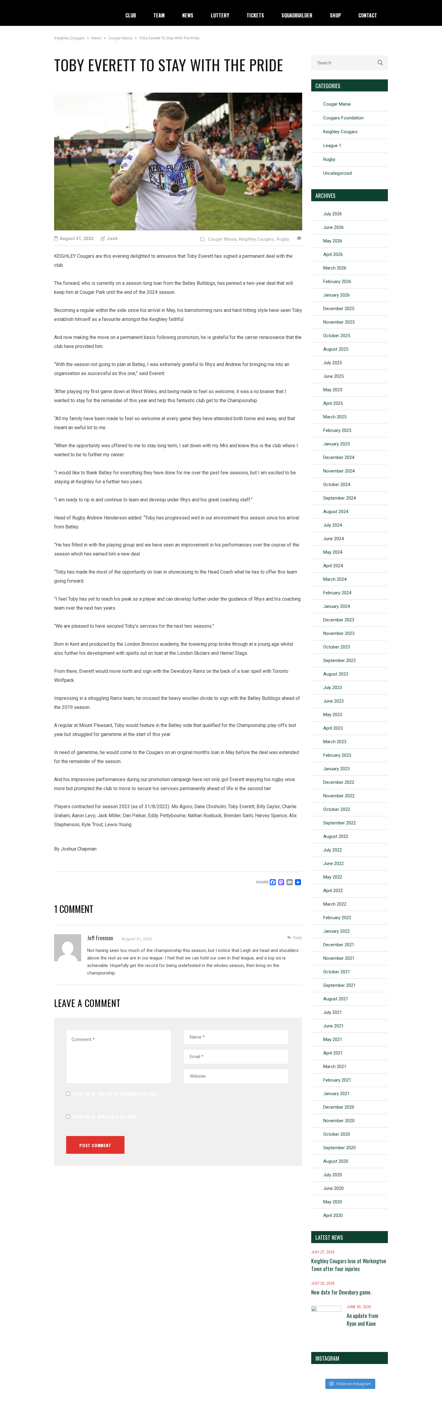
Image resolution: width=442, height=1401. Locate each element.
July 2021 (332, 1012)
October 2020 (336, 1134)
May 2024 (332, 552)
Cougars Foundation (343, 118)
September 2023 (339, 660)
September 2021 (339, 985)
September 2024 (339, 498)
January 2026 (336, 295)
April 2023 (333, 728)
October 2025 (336, 335)
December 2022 (338, 782)
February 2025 (337, 430)
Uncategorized (337, 173)
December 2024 (338, 457)
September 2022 (339, 823)
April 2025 (333, 403)
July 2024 (332, 525)
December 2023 (338, 620)
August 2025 (335, 349)
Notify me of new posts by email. (104, 1116)
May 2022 (332, 877)
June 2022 (333, 863)
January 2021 (336, 1093)
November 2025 (339, 322)
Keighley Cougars (340, 131)
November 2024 (339, 471)
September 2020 (339, 1147)
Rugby (283, 239)
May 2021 (332, 1039)
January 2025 (336, 444)
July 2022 (332, 850)
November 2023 (339, 633)
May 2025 (332, 390)
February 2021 (337, 1080)
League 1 (332, 145)
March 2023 (334, 741)
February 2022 (337, 917)
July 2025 (332, 362)
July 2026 (332, 214)
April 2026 (333, 254)
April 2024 (333, 565)
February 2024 (337, 593)
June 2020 (333, 1188)
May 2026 (332, 241)
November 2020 (339, 1120)
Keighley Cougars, (257, 239)
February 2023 (337, 755)
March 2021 (334, 1066)
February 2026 (337, 281)
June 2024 (333, 538)
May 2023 (332, 714)
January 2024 (336, 606)
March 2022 (334, 904)
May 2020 (332, 1202)
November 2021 (339, 958)
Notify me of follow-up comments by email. (115, 1094)
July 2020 (332, 1175)
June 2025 (333, 376)
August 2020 (335, 1161)
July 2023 (332, 687)
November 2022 (339, 796)
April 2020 (333, 1215)
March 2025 (334, 417)
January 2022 (336, 931)
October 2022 (336, 809)
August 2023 (335, 674)
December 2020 (338, 1107)
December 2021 (338, 944)
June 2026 (333, 227)
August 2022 (335, 836)
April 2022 (333, 890)
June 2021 (333, 1026)
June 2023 (333, 701)
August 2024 (335, 511)
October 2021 (336, 972)
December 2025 (338, 308)
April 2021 (333, 1053)
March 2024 (334, 579)
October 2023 (336, 647)
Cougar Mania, (223, 239)
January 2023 (336, 768)
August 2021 (335, 999)
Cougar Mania (337, 104)
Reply (297, 938)
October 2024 (336, 484)
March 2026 (334, 268)
